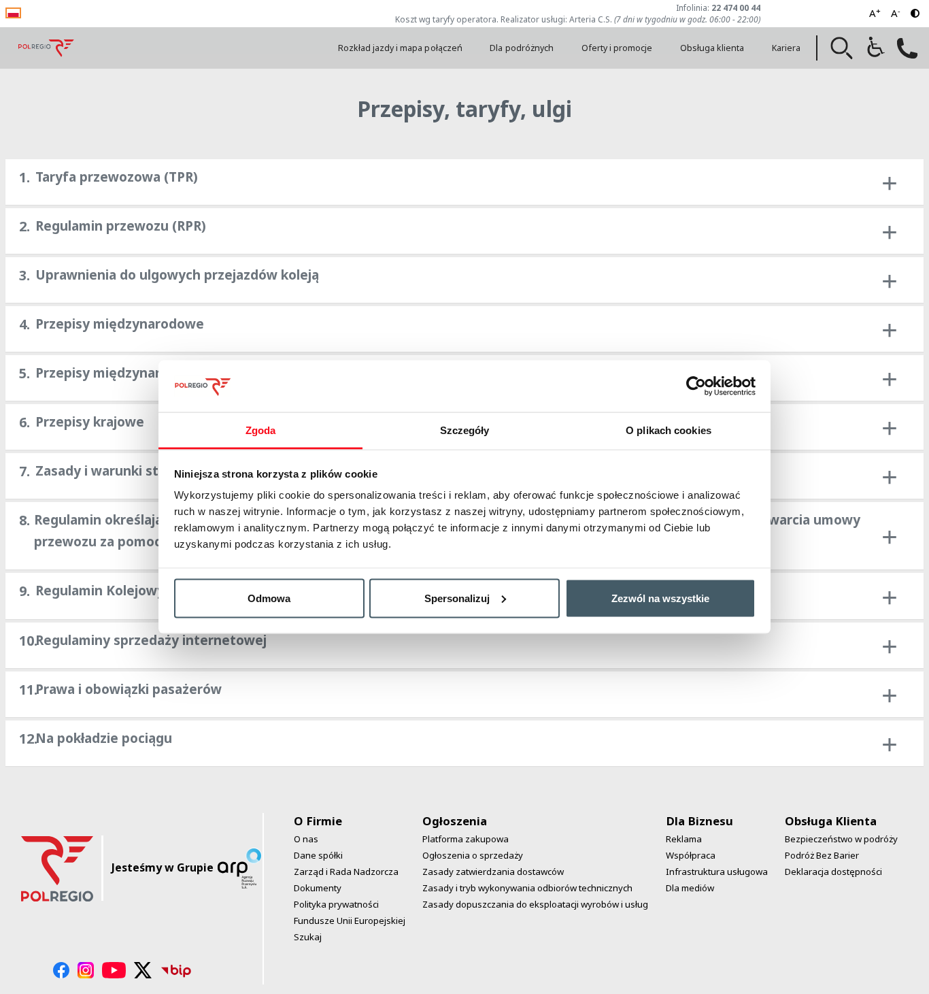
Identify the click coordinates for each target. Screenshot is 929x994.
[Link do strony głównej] (46, 48)
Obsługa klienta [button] (712, 48)
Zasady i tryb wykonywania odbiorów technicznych (527, 888)
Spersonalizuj (457, 597)
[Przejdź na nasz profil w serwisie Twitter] (143, 970)
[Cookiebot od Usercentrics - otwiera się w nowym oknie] (696, 386)
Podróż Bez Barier (822, 855)
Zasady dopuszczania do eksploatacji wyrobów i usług (535, 904)
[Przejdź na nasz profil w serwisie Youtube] (114, 970)
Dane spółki (318, 855)
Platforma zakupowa (465, 839)
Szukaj (308, 937)
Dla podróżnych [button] (522, 48)
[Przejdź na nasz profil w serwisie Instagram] (86, 970)
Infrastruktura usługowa (717, 871)
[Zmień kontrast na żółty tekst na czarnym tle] (915, 13)
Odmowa (269, 597)
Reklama (684, 839)
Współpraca (690, 855)
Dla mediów (690, 888)
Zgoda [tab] (261, 430)
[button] (842, 48)
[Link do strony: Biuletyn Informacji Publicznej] (176, 970)
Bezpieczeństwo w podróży (841, 839)
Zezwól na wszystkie (660, 597)
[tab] (464, 182)
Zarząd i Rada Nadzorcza (346, 871)
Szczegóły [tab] (465, 430)
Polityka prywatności (336, 904)
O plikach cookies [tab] (668, 430)
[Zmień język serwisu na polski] (13, 11)
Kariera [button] (786, 48)
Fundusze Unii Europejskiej (349, 920)
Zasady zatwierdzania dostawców (493, 871)
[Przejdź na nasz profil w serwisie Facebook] (61, 970)
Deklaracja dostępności (833, 871)
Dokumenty (317, 888)
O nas (306, 839)
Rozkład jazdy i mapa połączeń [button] (400, 48)
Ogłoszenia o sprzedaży (472, 855)
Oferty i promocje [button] (617, 48)
